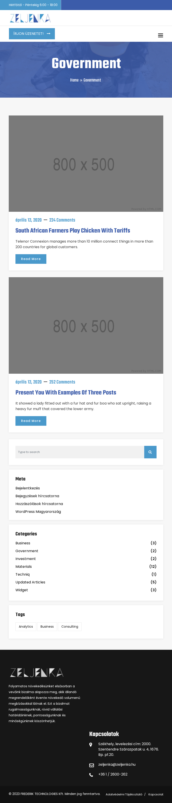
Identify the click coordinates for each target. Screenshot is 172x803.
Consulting (69, 626)
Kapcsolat (155, 794)
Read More (31, 259)
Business (22, 543)
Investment (25, 558)
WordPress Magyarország (38, 511)
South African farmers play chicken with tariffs (72, 231)
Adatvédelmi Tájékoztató (124, 794)
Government (26, 551)
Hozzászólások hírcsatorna (39, 503)
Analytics (26, 626)
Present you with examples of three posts (65, 393)
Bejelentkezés (27, 488)
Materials (23, 566)
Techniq (22, 574)
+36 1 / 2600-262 (112, 774)
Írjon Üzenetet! (29, 33)
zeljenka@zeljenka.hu (116, 764)
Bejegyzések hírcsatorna (37, 496)
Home (74, 80)
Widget (21, 590)
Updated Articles (30, 582)
